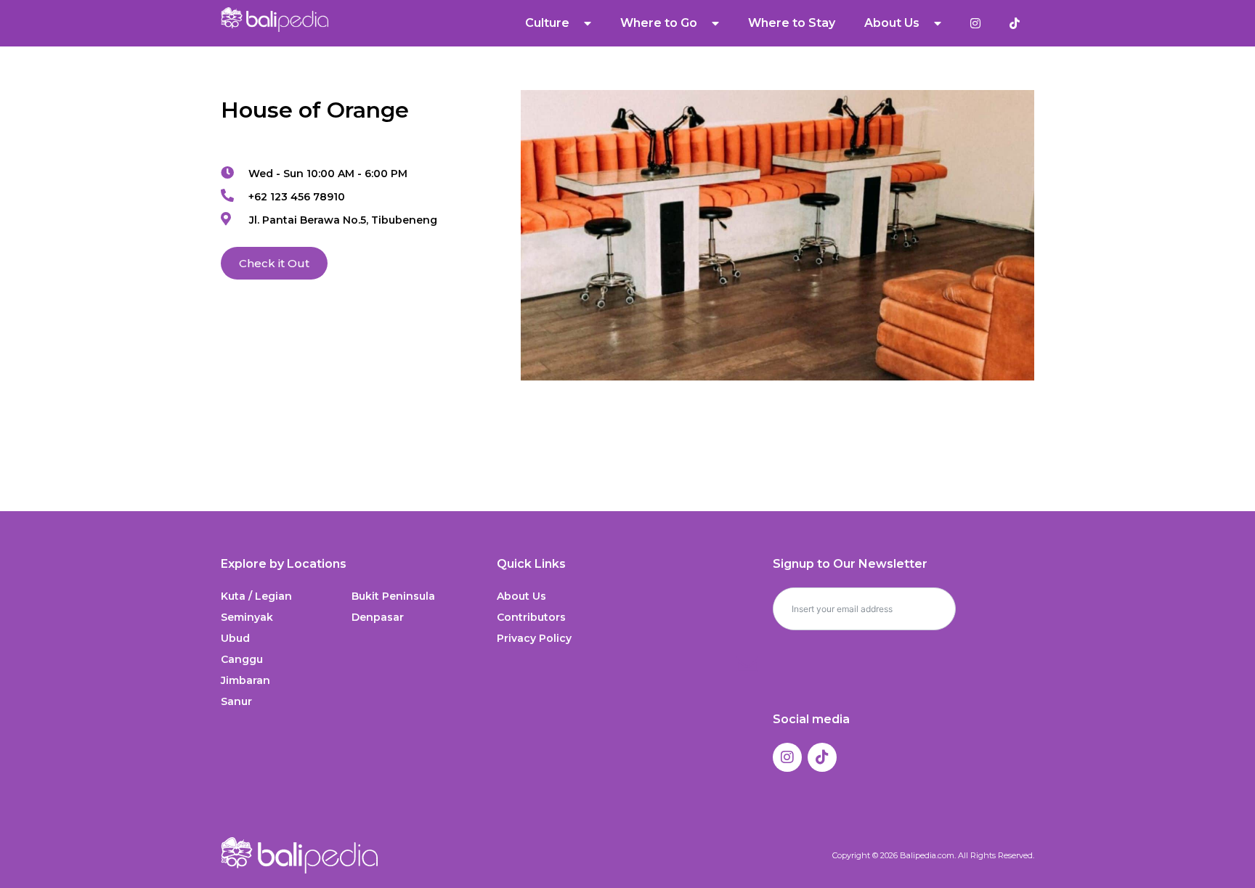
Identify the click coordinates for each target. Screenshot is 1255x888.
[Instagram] (787, 757)
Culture (547, 23)
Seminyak (247, 617)
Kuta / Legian (256, 596)
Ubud (235, 638)
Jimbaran (245, 680)
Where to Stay (791, 23)
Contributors (531, 617)
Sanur (236, 701)
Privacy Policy (534, 638)
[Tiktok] (822, 757)
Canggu (242, 659)
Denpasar (378, 617)
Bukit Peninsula (393, 596)
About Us (521, 596)
